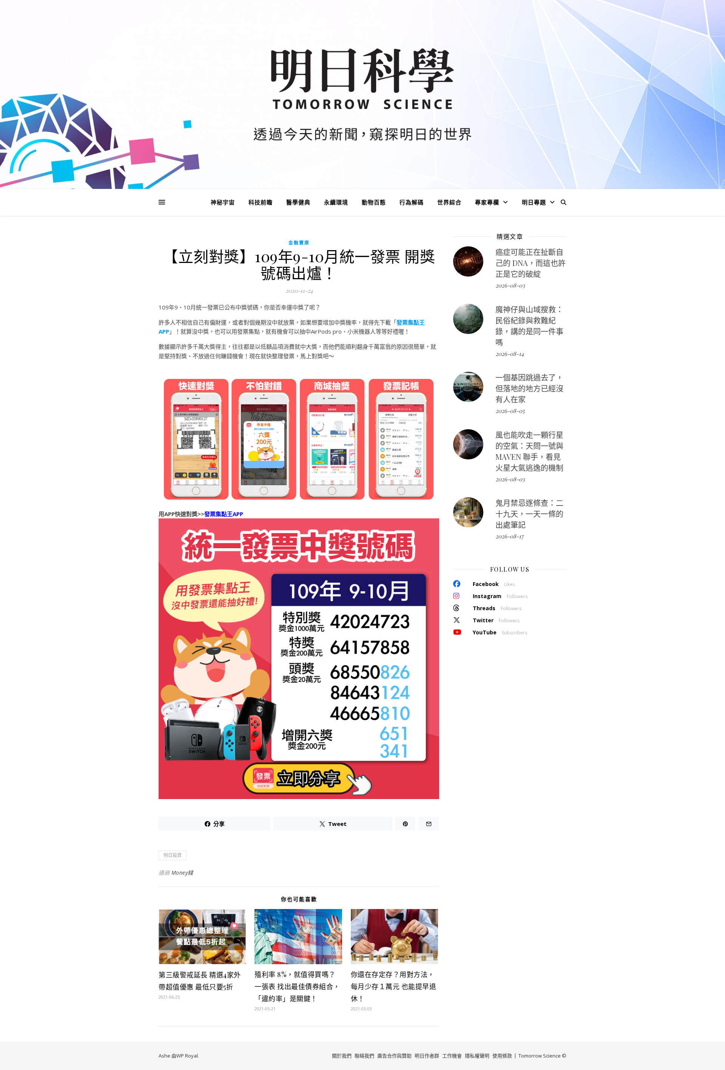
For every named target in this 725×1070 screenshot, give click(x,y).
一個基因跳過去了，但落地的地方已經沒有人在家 (529, 388)
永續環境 (336, 202)
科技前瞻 (260, 202)
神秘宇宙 (223, 202)
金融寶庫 (299, 243)
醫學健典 (298, 202)
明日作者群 (427, 1055)
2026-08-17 (509, 536)
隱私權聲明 (477, 1055)
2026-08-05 (509, 410)
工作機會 (452, 1055)
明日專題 (534, 202)
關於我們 (342, 1055)
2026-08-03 (510, 285)
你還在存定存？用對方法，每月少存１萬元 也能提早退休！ (394, 986)
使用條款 (502, 1055)
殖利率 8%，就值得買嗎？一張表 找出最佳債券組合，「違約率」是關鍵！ (297, 986)
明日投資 (173, 855)
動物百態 (374, 202)
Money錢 (182, 872)
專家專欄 (487, 202)
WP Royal (187, 1055)
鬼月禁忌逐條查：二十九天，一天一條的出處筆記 (529, 514)
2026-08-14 (509, 353)
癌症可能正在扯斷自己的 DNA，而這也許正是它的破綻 (530, 263)
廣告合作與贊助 (394, 1055)
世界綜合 (449, 202)
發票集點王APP (223, 514)
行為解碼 (412, 202)
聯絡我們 (364, 1055)
